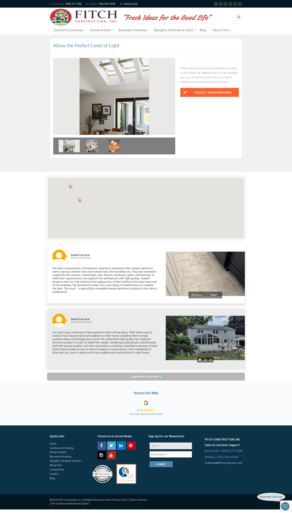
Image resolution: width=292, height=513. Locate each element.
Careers (54, 473)
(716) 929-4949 (107, 3)
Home (53, 443)
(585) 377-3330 (73, 3)
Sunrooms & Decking (67, 30)
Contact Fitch (130, 3)
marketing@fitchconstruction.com (223, 462)
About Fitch (221, 30)
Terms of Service (138, 499)
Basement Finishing (132, 30)
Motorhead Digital (78, 503)
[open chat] (277, 506)
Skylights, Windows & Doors (173, 30)
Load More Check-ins (144, 376)
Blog (203, 30)
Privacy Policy (120, 499)
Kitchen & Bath (100, 30)
